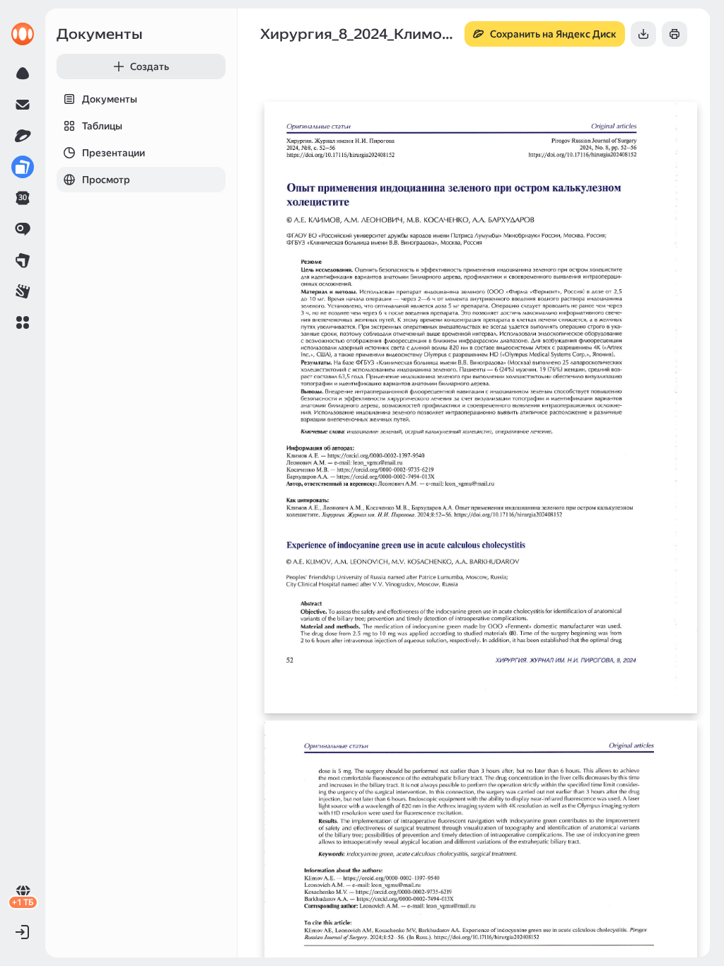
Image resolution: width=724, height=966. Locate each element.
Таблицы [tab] (102, 126)
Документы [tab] (109, 99)
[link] (22, 34)
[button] (22, 322)
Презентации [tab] (113, 152)
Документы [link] (100, 33)
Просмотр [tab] (106, 179)
